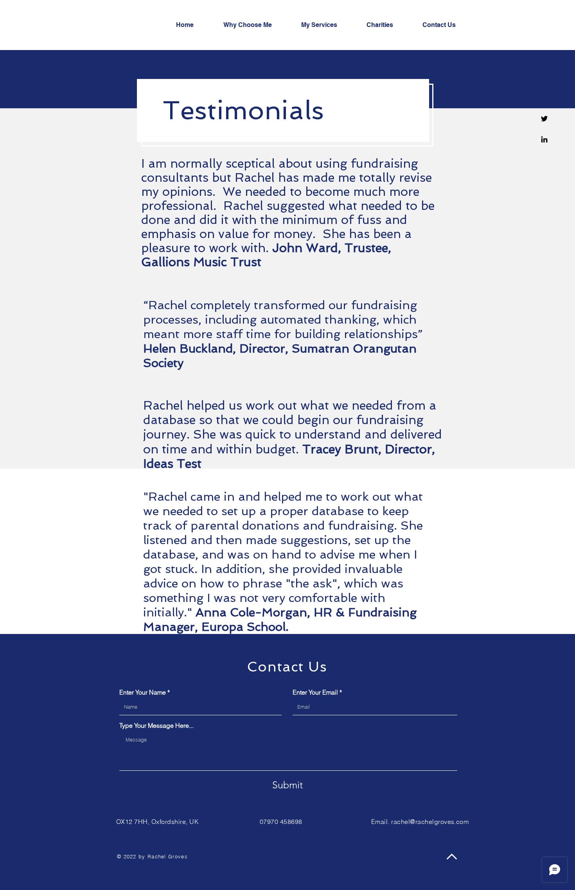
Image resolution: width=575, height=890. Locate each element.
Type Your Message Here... (156, 725)
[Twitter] (544, 118)
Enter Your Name (142, 692)
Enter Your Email (315, 692)
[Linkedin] (544, 139)
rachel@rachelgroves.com (430, 822)
